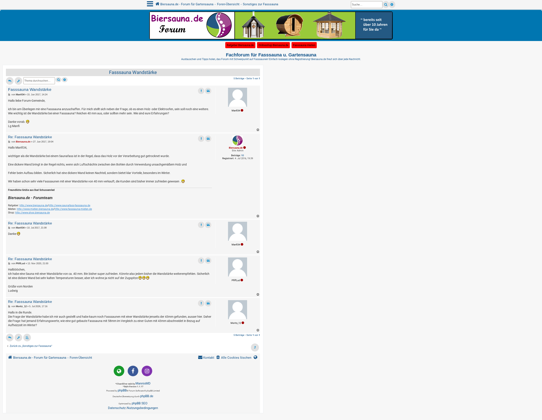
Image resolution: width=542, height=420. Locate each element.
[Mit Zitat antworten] (208, 91)
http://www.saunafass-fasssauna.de (69, 205)
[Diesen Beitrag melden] (201, 91)
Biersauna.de (236, 147)
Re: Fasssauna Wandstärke (30, 137)
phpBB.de (146, 396)
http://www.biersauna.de (33, 205)
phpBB (122, 390)
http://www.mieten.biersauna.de (35, 209)
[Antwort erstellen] (10, 81)
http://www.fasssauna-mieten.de (73, 209)
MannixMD (143, 383)
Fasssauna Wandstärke (133, 72)
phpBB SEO (139, 403)
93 (242, 155)
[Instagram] (147, 371)
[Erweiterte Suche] (392, 4)
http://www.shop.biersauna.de (32, 212)
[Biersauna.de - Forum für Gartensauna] (271, 25)
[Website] (119, 371)
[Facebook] (133, 371)
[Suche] (386, 4)
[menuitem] (234, 358)
